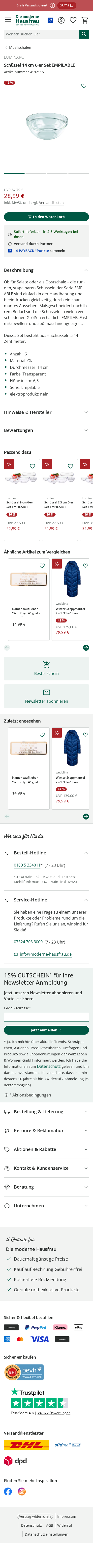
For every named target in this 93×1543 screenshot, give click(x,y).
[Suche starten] (84, 34)
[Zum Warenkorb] (85, 20)
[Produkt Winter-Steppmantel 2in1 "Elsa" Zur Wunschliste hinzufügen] (85, 566)
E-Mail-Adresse (16, 1008)
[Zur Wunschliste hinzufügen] (84, 86)
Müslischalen (20, 47)
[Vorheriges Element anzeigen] (7, 648)
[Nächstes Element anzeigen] (86, 648)
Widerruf (64, 1525)
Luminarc (14, 57)
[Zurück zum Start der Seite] (88, 1508)
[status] (40, 34)
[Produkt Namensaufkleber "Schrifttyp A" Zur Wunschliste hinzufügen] (42, 566)
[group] (46, 123)
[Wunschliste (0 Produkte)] (73, 20)
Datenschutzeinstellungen (46, 1534)
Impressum (66, 1516)
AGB (49, 1525)
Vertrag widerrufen (35, 1516)
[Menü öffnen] (8, 20)
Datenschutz (49, 1066)
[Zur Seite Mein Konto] (61, 20)
